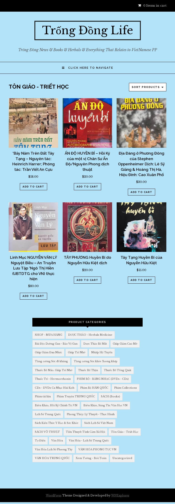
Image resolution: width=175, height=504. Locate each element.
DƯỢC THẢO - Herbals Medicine (90, 334)
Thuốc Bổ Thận (88, 370)
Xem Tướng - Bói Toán (91, 458)
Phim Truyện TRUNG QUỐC (76, 396)
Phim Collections (125, 387)
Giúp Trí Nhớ (76, 352)
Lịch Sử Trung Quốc (48, 414)
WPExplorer (120, 495)
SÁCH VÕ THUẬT (47, 431)
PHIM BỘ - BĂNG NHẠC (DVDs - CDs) (103, 378)
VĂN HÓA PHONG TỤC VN (97, 449)
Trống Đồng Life (87, 30)
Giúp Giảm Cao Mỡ (125, 343)
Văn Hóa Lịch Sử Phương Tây (53, 449)
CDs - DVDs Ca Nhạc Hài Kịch (54, 387)
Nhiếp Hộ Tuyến (101, 352)
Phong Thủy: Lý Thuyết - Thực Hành (91, 414)
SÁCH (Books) (110, 396)
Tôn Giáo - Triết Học (124, 431)
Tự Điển (40, 440)
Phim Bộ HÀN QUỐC (94, 387)
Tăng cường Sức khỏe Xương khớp (95, 361)
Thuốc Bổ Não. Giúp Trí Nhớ (53, 370)
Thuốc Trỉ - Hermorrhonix (53, 378)
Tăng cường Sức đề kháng (51, 361)
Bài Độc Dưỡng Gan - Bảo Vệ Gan (56, 343)
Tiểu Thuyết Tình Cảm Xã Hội (85, 431)
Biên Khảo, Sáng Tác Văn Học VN (105, 405)
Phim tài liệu (43, 396)
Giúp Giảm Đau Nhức (48, 352)
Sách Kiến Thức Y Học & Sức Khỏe (56, 423)
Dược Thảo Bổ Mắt (95, 343)
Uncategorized (122, 458)
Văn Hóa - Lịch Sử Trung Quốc (89, 440)
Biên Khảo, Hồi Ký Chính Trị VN (56, 405)
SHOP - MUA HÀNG (48, 334)
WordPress (54, 495)
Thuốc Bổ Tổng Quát (117, 370)
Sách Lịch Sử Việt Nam (98, 423)
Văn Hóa (57, 440)
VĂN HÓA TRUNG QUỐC (52, 458)
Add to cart (33, 186)
